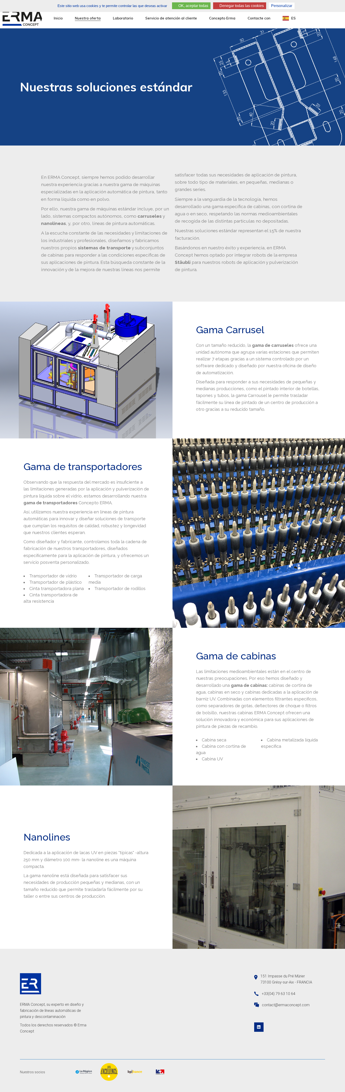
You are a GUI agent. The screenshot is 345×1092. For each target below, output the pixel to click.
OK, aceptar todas (192, 6)
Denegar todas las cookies (241, 6)
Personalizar (281, 6)
